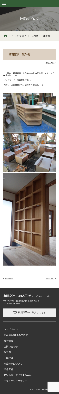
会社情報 (8, 340)
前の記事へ (9, 278)
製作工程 (8, 369)
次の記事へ (50, 278)
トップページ (11, 329)
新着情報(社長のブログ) (16, 335)
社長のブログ (19, 36)
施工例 (7, 352)
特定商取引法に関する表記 (17, 375)
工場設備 (8, 358)
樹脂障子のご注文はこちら (32, 312)
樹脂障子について (13, 363)
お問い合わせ (11, 346)
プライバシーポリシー (15, 380)
